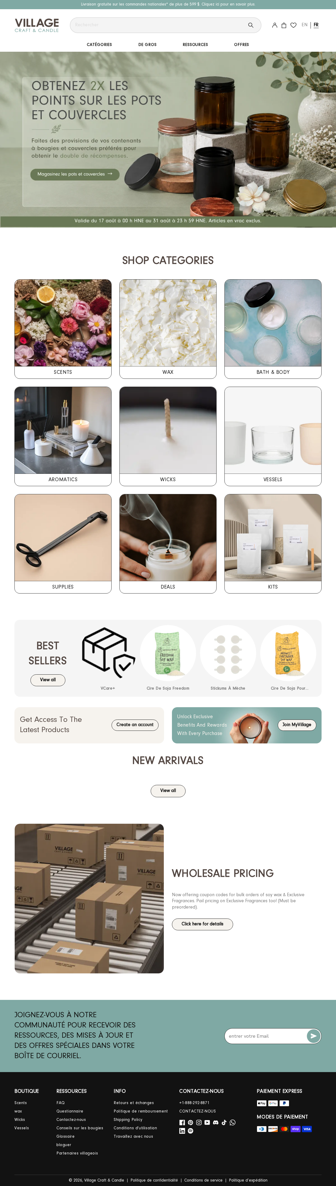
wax (168, 372)
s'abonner (314, 1036)
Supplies (63, 587)
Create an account (135, 725)
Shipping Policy (128, 1120)
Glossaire (65, 1137)
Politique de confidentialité (154, 1180)
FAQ (60, 1103)
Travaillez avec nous (133, 1137)
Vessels (273, 479)
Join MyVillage (297, 725)
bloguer (63, 1145)
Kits (273, 587)
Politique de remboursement (141, 1111)
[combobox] (166, 25)
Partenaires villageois (77, 1153)
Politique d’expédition (248, 1180)
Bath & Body (273, 372)
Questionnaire (69, 1111)
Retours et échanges (134, 1103)
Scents (63, 372)
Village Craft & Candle (104, 1180)
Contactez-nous (71, 1120)
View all (48, 680)
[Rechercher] (254, 25)
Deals (168, 587)
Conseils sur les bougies (79, 1128)
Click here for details (202, 924)
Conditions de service (203, 1180)
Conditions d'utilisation (135, 1128)
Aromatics (63, 479)
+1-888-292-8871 (194, 1103)
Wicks (168, 479)
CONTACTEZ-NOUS (197, 1111)
